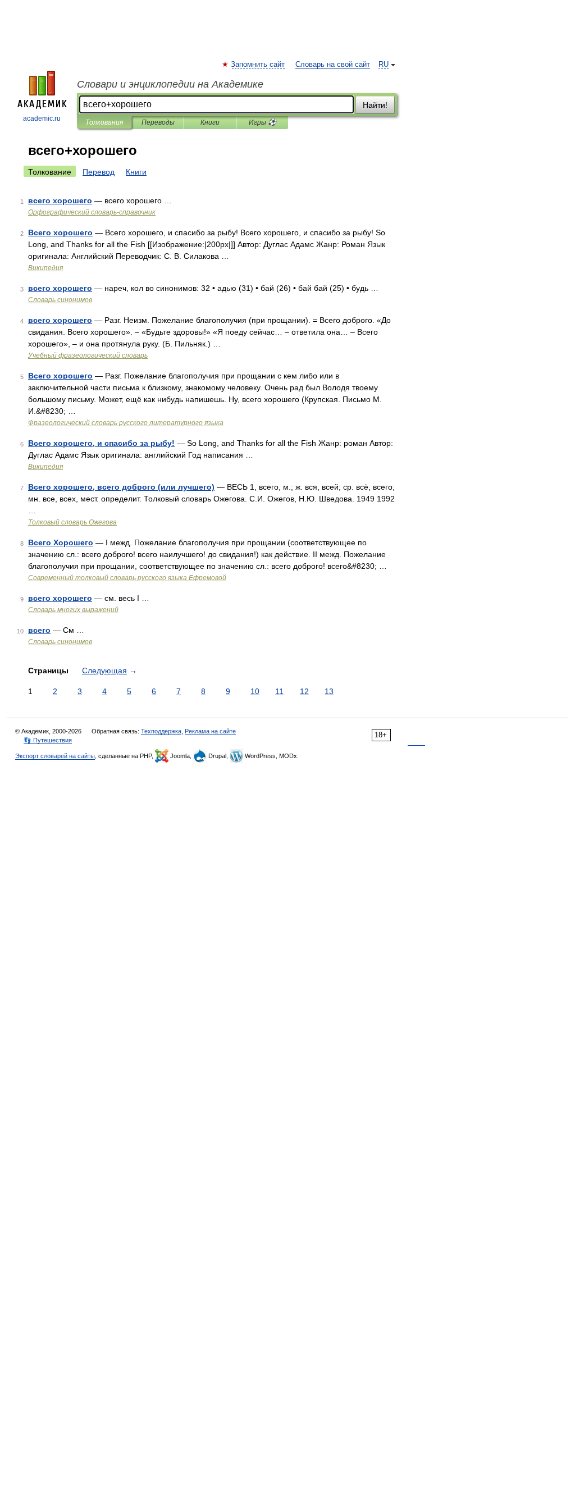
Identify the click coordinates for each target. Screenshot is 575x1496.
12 (304, 691)
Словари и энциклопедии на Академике (170, 84)
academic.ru (42, 118)
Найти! (375, 105)
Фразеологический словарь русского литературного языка (125, 423)
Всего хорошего (60, 232)
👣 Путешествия (48, 740)
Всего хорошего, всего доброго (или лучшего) (121, 486)
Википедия (45, 268)
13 (329, 691)
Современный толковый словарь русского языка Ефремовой (127, 578)
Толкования (104, 122)
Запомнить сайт (258, 65)
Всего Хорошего (60, 542)
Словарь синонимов (60, 300)
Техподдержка (161, 731)
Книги (210, 122)
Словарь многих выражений (73, 610)
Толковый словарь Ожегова (72, 522)
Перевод (99, 171)
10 (254, 691)
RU (383, 65)
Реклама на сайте (210, 731)
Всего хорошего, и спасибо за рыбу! (101, 443)
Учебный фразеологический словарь (88, 355)
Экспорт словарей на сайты (55, 755)
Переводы (158, 122)
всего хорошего (60, 200)
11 (279, 691)
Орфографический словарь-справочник (92, 212)
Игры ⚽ (262, 122)
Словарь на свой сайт (332, 65)
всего (39, 630)
